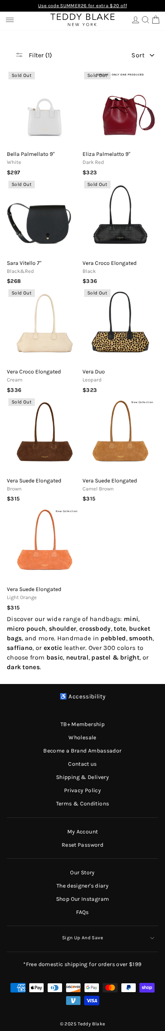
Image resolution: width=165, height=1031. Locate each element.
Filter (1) (39, 55)
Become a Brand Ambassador (82, 751)
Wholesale (82, 737)
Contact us (82, 764)
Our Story (82, 873)
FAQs (82, 912)
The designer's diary (82, 886)
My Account (82, 832)
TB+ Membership (82, 724)
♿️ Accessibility (83, 696)
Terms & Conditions (82, 804)
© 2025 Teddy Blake (82, 1024)
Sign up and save (82, 937)
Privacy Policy (82, 790)
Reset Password (82, 845)
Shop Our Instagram (82, 899)
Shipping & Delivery (82, 777)
